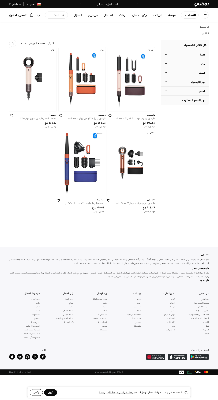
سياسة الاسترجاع (202, 306)
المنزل (78, 15)
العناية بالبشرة (68, 314)
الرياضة (157, 15)
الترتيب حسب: (46, 43)
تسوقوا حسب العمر (32, 330)
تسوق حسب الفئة (100, 299)
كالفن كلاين (171, 322)
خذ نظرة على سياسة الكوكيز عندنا (115, 392)
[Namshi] (201, 4)
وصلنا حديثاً (136, 318)
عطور (71, 306)
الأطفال (108, 15)
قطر (207, 326)
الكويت (206, 322)
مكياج (71, 303)
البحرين (206, 330)
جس (173, 310)
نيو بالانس (171, 306)
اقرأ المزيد (204, 280)
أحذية (139, 303)
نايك (173, 299)
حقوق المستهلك (202, 310)
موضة (172, 15)
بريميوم (93, 15)
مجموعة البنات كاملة (32, 333)
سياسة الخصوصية (201, 303)
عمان (207, 333)
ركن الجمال (139, 15)
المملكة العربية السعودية (199, 314)
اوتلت (122, 15)
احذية (37, 306)
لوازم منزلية (35, 322)
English (13, 4)
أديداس (172, 303)
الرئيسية (204, 26)
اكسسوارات (136, 306)
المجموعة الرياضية (134, 314)
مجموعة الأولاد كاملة (32, 337)
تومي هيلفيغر (169, 314)
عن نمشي (205, 299)
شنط (139, 310)
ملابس (138, 299)
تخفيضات (137, 326)
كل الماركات (170, 330)
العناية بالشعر (68, 310)
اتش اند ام (171, 318)
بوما (173, 326)
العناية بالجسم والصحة (65, 318)
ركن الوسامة (102, 322)
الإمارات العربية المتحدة (200, 318)
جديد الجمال (69, 299)
